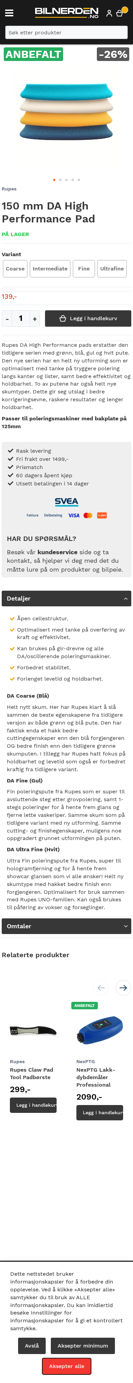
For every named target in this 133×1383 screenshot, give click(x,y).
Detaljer (19, 598)
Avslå (32, 1345)
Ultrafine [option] (112, 268)
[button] (54, 180)
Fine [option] (84, 268)
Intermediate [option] (50, 268)
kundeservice (57, 552)
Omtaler (19, 926)
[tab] (66, 598)
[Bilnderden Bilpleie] (66, 14)
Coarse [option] (15, 268)
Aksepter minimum (83, 1345)
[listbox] (65, 270)
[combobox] (66, 32)
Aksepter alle (66, 1366)
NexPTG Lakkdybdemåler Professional (95, 1077)
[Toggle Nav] (9, 13)
